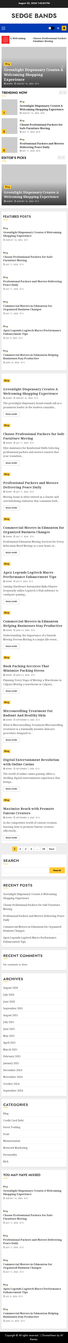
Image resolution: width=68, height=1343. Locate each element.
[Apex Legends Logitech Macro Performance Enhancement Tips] (34, 563)
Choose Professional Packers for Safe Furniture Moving (41, 107)
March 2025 (10, 1049)
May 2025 (9, 1036)
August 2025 (10, 1015)
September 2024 (13, 1090)
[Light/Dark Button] (51, 28)
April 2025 (9, 1042)
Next (51, 849)
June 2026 (9, 1001)
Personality (10, 1154)
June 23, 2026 (12, 363)
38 (43, 849)
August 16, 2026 (25, 84)
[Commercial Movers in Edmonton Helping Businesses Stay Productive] (34, 612)
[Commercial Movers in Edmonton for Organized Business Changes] (9, 145)
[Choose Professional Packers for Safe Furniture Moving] (9, 107)
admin (9, 443)
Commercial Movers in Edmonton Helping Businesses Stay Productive (31, 356)
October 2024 (11, 1084)
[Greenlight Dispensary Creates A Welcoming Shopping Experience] (34, 380)
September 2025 (13, 1008)
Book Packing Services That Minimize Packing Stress (26, 668)
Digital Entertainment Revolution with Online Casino (31, 762)
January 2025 (11, 1063)
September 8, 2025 (25, 720)
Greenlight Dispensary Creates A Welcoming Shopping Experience (33, 74)
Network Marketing (15, 1148)
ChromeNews (48, 1335)
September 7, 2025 (25, 769)
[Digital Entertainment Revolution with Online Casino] (34, 751)
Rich (5, 1161)
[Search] (58, 28)
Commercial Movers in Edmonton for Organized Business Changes (42, 145)
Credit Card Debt (13, 1120)
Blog (7, 64)
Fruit (6, 1134)
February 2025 (12, 1056)
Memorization (11, 1141)
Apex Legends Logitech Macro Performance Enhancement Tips (32, 332)
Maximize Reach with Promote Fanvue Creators (28, 811)
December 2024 (12, 1070)
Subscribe (64, 28)
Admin (9, 84)
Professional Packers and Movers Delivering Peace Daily (42, 126)
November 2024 (12, 1077)
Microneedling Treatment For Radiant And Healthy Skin (28, 713)
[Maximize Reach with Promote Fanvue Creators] (34, 800)
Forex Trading (11, 1127)
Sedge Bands (34, 15)
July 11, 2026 (28, 113)
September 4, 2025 (25, 818)
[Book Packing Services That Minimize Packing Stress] (34, 657)
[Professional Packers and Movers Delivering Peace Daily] (9, 126)
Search (11, 860)
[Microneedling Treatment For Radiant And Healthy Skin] (34, 702)
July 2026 (8, 994)
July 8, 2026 (11, 338)
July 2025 (8, 1022)
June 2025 (9, 1029)
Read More (11, 414)
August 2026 (10, 987)
